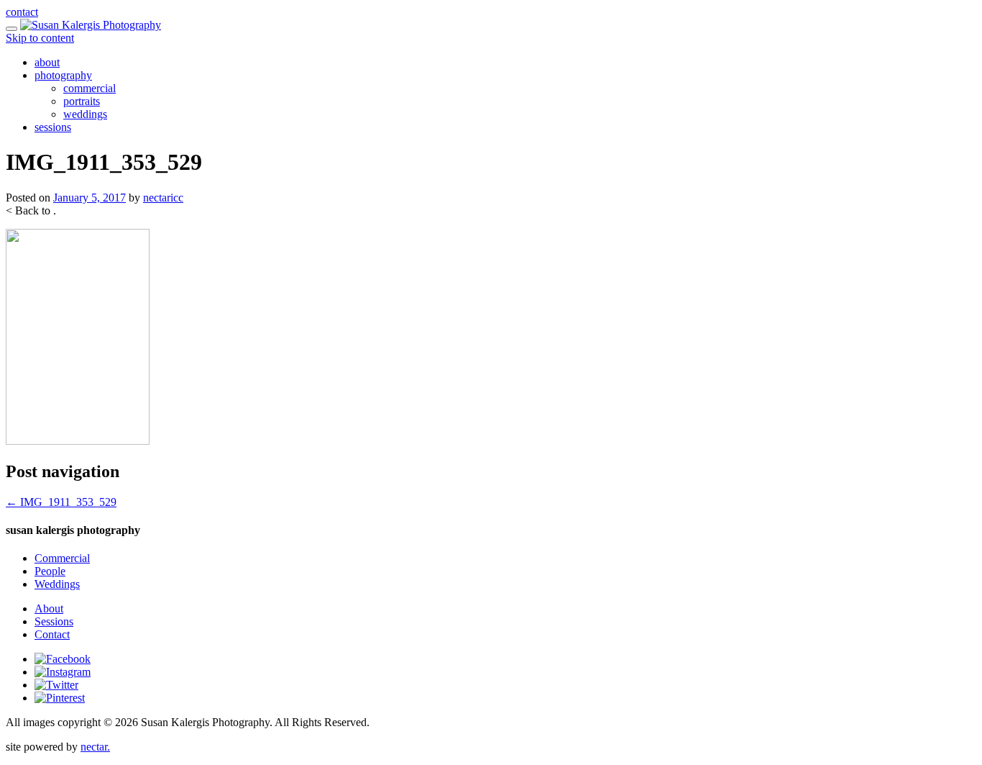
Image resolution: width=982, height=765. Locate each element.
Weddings (57, 584)
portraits (81, 101)
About (49, 608)
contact (22, 12)
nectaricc (163, 197)
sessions (53, 127)
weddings (85, 114)
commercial (89, 88)
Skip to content (40, 38)
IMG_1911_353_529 (61, 502)
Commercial (62, 558)
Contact (52, 634)
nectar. (95, 747)
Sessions (54, 621)
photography (63, 75)
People (50, 571)
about (47, 62)
